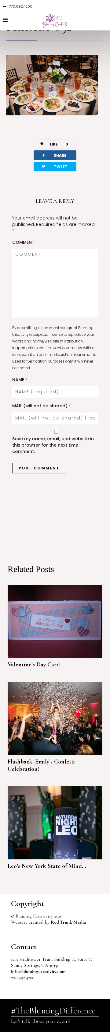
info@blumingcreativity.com (38, 971)
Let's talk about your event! (41, 1021)
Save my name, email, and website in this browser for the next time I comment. (53, 445)
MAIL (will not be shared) (41, 406)
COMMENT (23, 242)
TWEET (54, 166)
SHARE (53, 155)
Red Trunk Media (68, 922)
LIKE (59, 144)
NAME (19, 380)
